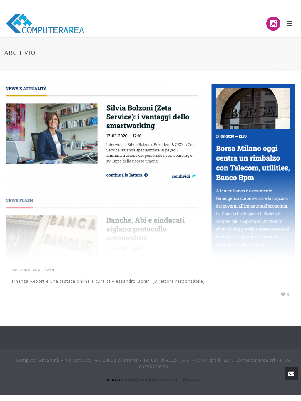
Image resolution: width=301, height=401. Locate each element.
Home (270, 65)
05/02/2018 (21, 269)
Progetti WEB (43, 269)
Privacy (191, 379)
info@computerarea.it (151, 379)
